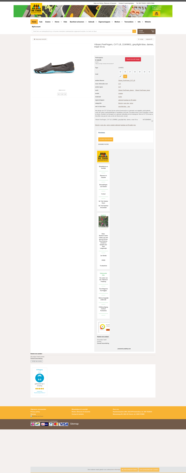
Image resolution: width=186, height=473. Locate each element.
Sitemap (33, 414)
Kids (65, 22)
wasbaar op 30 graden (130, 100)
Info (139, 22)
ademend (121, 100)
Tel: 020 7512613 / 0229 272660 (145, 3)
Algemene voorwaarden (38, 409)
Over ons (116, 409)
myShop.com (127, 348)
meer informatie (115, 469)
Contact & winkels (78, 414)
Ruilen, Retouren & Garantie (81, 411)
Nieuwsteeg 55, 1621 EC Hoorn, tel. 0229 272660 (128, 414)
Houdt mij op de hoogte (133, 59)
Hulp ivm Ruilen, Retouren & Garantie (105, 3)
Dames (47, 22)
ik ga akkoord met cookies (149, 469)
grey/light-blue (122, 106)
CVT (119, 83)
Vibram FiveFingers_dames (126, 90)
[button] (58, 94)
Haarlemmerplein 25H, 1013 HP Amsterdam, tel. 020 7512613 (132, 411)
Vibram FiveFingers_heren (142, 90)
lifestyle (120, 103)
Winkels (148, 22)
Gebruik (91, 22)
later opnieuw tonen (130, 469)
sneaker (120, 93)
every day (126, 103)
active (131, 103)
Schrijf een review (105, 139)
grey (129, 106)
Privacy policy (35, 411)
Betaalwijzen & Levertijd (80, 409)
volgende (148, 39)
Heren (57, 22)
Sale (40, 22)
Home (34, 22)
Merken (117, 22)
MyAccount (36, 27)
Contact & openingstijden (126, 3)
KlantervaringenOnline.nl (39, 392)
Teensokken (128, 22)
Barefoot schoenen (77, 22)
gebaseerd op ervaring (39, 378)
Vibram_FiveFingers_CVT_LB (126, 80)
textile (120, 96)
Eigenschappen (104, 22)
